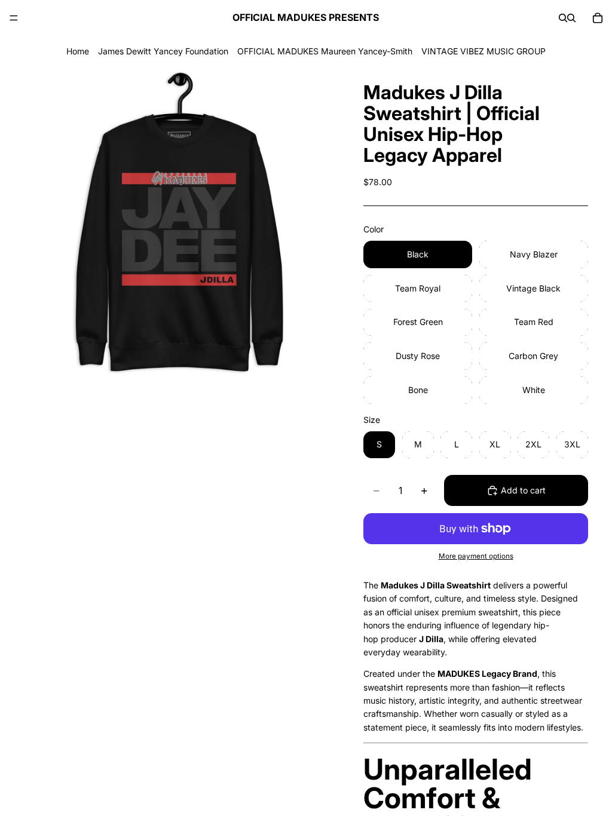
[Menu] (13, 18)
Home (77, 51)
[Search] (563, 18)
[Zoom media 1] (179, 223)
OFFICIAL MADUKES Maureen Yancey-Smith (324, 51)
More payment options (476, 556)
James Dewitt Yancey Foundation (163, 51)
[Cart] (598, 18)
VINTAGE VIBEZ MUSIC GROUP (483, 51)
